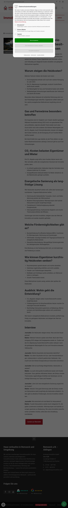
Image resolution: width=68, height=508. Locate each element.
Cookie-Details (40, 55)
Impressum (33, 55)
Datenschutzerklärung (20, 22)
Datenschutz (27, 55)
